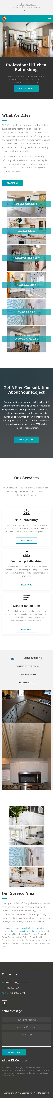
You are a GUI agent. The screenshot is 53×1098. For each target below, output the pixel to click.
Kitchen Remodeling (26, 674)
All (12, 658)
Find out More (26, 88)
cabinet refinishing (28, 928)
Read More (26, 540)
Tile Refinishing (26, 520)
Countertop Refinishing (26, 561)
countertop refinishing (29, 931)
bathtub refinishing (9, 931)
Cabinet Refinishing (26, 605)
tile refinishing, (42, 928)
